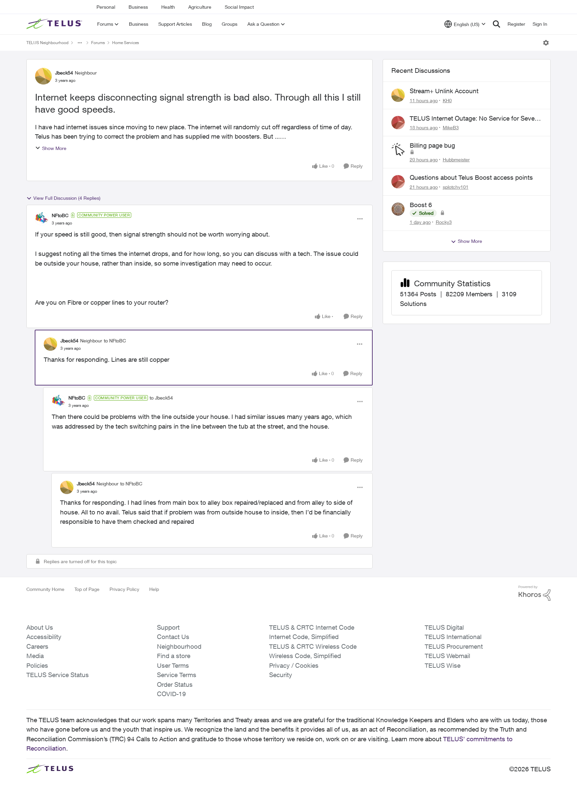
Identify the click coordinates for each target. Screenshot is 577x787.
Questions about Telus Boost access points (471, 177)
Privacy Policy (124, 589)
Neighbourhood (179, 646)
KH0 (447, 100)
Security (280, 674)
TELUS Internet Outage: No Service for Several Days (475, 119)
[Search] (497, 24)
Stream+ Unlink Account (444, 91)
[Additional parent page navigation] (80, 42)
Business (138, 7)
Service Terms (176, 674)
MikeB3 (451, 127)
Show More (54, 148)
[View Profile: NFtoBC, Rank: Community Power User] (41, 218)
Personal (106, 7)
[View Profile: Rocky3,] (398, 209)
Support (168, 627)
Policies (37, 665)
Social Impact (239, 7)
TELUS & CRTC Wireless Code (313, 646)
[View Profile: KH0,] (398, 95)
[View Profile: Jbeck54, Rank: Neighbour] (43, 76)
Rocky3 (444, 222)
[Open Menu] (546, 42)
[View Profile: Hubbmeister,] (398, 149)
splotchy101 (455, 187)
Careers (37, 646)
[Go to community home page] (55, 24)
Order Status (175, 684)
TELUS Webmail (447, 655)
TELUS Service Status (57, 674)
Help (154, 589)
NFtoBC (60, 215)
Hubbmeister (456, 159)
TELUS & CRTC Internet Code (311, 627)
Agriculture (199, 7)
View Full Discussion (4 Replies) (67, 198)
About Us (39, 627)
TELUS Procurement (454, 646)
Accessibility (43, 636)
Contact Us (173, 636)
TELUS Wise (442, 665)
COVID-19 (171, 693)
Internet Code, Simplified (304, 636)
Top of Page (87, 589)
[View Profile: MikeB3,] (398, 122)
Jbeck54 (64, 72)
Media (35, 655)
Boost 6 (421, 204)
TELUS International (453, 636)
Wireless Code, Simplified (305, 655)
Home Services (125, 42)
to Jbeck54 (161, 398)
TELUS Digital (444, 627)
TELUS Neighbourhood (47, 42)
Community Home (45, 589)
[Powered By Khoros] (535, 593)
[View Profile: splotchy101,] (398, 181)
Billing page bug (432, 145)
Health (168, 7)
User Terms (173, 665)
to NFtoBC (115, 340)
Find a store (173, 655)
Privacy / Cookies (294, 665)
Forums (98, 42)
